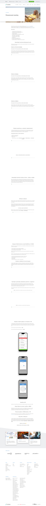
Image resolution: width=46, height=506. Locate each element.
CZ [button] (7, 1)
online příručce (13, 414)
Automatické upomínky (29, 469)
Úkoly (6, 466)
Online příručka (28, 466)
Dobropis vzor (21, 479)
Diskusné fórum (28, 467)
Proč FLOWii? (17, 4)
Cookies (21, 465)
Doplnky (14, 465)
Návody (17, 1)
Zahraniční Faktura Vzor (15, 491)
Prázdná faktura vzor (15, 487)
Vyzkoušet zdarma (31, 1)
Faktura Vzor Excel (15, 483)
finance (29, 26)
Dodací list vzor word (22, 485)
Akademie (39, 4)
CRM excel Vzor (21, 487)
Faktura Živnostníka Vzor (15, 489)
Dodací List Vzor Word (15, 500)
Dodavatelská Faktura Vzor (16, 493)
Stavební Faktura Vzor (15, 492)
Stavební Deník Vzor (15, 479)
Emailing (7, 467)
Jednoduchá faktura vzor (22, 486)
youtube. (29, 414)
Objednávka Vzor (15, 497)
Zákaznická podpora (12, 1)
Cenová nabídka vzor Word (23, 482)
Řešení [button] (20, 4)
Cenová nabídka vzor (22, 480)
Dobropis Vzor (14, 494)
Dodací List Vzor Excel (15, 499)
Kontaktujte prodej (38, 1)
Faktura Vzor (14, 481)
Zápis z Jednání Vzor (15, 480)
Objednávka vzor (22, 483)
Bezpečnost (28, 468)
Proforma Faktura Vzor (15, 485)
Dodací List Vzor (14, 498)
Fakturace (7, 468)
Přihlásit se (26, 1)
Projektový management (8, 465)
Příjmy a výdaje (7, 469)
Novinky (28, 4)
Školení (28, 474)
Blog (30, 4)
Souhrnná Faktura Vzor (15, 486)
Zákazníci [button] (24, 4)
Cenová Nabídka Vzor (15, 495)
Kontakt (35, 4)
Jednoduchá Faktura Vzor (15, 488)
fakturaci (27, 26)
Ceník (32, 4)
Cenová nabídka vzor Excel (23, 481)
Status (20, 1)
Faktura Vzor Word (15, 482)
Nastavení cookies (22, 466)
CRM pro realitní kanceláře (8, 479)
